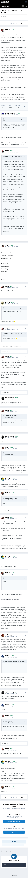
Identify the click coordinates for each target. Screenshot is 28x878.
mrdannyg (8, 635)
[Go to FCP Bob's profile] (2, 479)
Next (22, 23)
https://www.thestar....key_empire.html (10, 599)
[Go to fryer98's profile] (2, 303)
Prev (5, 23)
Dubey (7, 655)
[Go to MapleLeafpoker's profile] (2, 114)
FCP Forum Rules (7, 864)
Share (14, 841)
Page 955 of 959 (14, 23)
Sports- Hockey (16, 18)
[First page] (2, 23)
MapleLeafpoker (10, 113)
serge (4, 16)
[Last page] (26, 23)
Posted (11, 30)
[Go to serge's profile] (2, 151)
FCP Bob (7, 478)
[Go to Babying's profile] (2, 30)
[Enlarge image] (14, 321)
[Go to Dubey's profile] (2, 656)
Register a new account (14, 821)
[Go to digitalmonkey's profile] (2, 398)
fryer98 (7, 302)
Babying (7, 29)
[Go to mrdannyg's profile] (2, 635)
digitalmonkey (9, 397)
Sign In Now (14, 832)
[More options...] (25, 30)
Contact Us (14, 875)
